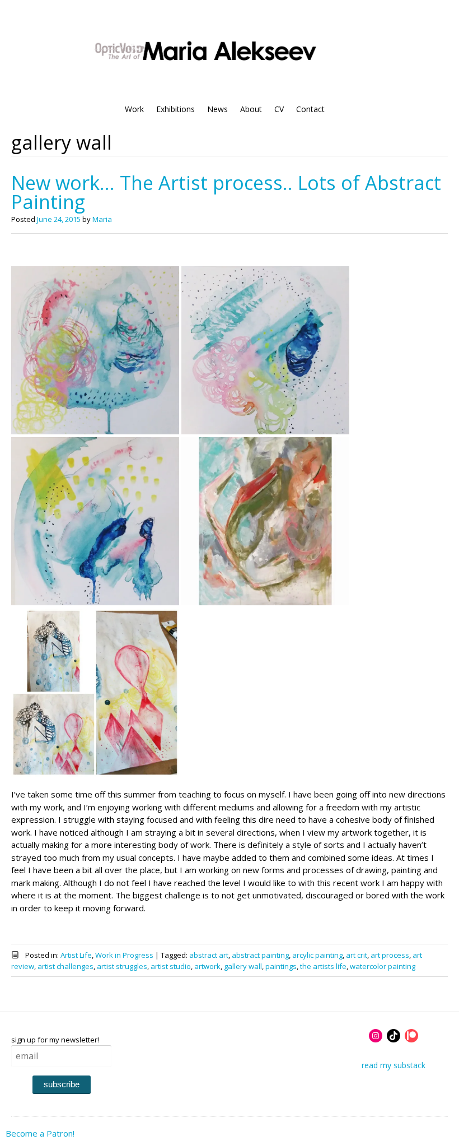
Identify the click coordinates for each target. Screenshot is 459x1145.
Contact (310, 109)
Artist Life (76, 955)
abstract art (208, 955)
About (251, 109)
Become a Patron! (40, 1133)
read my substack (393, 1065)
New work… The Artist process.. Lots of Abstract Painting (226, 192)
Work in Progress (124, 955)
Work (134, 109)
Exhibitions (175, 109)
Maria (102, 219)
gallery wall (243, 966)
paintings (281, 966)
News (217, 109)
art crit (356, 955)
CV (279, 109)
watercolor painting (382, 966)
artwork (207, 966)
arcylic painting (317, 955)
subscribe (61, 1084)
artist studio (171, 966)
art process (390, 955)
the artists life (323, 966)
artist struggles (122, 966)
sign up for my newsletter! (55, 1040)
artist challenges (65, 966)
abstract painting (260, 955)
